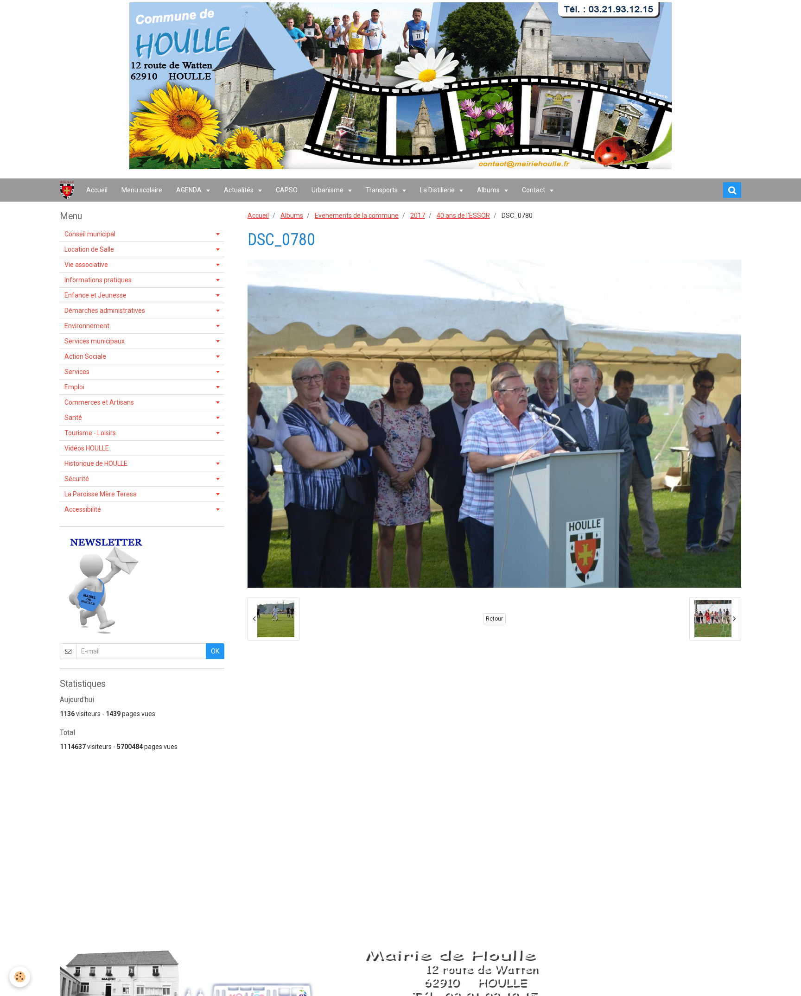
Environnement (86, 326)
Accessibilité (82, 509)
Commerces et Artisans (99, 402)
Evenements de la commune (357, 215)
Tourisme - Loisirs (90, 433)
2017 (417, 215)
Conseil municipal (89, 234)
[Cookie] (19, 976)
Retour (494, 618)
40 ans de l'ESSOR (463, 215)
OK (215, 651)
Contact (534, 190)
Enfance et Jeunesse (95, 295)
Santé (73, 417)
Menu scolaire (141, 190)
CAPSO (287, 190)
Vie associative (86, 264)
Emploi (74, 387)
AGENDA (189, 190)
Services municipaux (94, 341)
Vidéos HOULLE (86, 448)
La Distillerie (438, 190)
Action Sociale (85, 356)
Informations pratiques (98, 280)
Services (76, 371)
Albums (489, 190)
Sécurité (76, 478)
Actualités (239, 190)
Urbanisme (328, 190)
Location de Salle (89, 249)
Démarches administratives (104, 310)
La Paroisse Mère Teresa (100, 494)
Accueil (97, 190)
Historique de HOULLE (95, 463)
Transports (382, 190)
